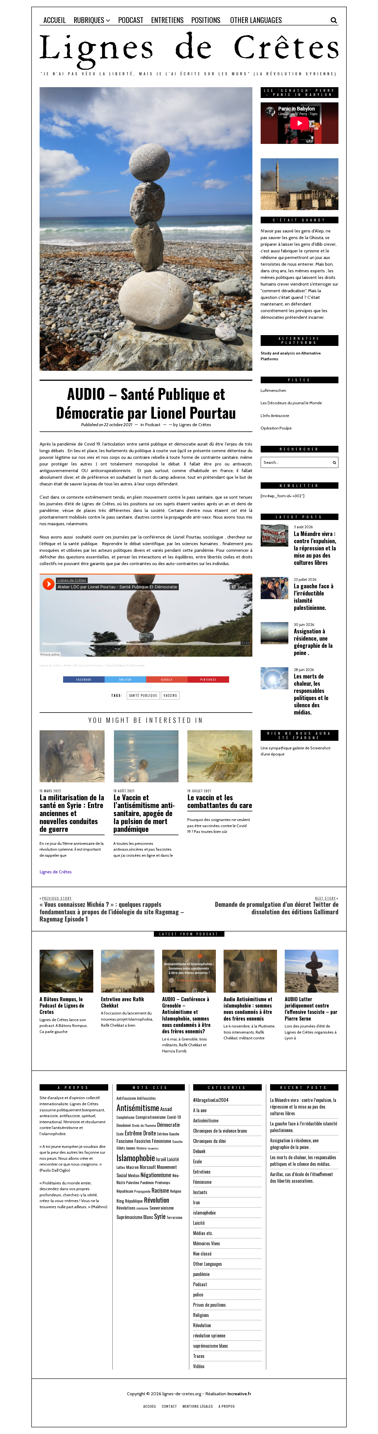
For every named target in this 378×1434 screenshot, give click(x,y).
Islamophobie (135, 1157)
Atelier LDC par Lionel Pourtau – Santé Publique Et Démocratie (104, 665)
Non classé (202, 1253)
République (134, 1201)
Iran (196, 1202)
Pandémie (147, 1182)
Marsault (148, 1166)
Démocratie (168, 1124)
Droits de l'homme (144, 1125)
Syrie (159, 1216)
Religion (175, 1191)
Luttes (120, 1167)
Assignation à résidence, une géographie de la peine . (294, 1143)
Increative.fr (239, 1393)
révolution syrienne (209, 1335)
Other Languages (207, 1263)
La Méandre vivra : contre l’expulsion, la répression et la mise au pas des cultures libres (303, 1107)
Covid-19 (174, 1117)
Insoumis (153, 1148)
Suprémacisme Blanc (134, 1216)
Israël (161, 1159)
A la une (199, 1110)
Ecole (120, 1134)
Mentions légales (198, 1406)
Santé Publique (143, 695)
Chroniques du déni (209, 1141)
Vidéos (198, 1366)
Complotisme (125, 1117)
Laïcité (173, 1159)
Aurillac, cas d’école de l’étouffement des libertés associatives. (301, 1177)
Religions (201, 1315)
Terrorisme (174, 1217)
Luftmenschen (273, 390)
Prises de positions (209, 1304)
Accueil (149, 1406)
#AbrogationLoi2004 (211, 1100)
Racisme (160, 1190)
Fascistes (142, 1140)
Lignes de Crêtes (195, 424)
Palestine (132, 1182)
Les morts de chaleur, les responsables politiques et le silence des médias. (303, 1160)
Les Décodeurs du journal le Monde (291, 402)
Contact (169, 1406)
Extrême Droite (140, 1133)
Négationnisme (156, 1175)
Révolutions (125, 1208)
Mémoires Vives (206, 1243)
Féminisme (161, 1140)
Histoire (141, 1148)
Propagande (142, 1191)
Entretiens (202, 1171)
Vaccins (170, 695)
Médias (133, 1175)
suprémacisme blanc (210, 1345)
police (198, 1294)
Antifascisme (126, 1098)
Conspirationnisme (151, 1117)
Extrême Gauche (168, 1134)
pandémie (201, 1274)
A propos (227, 1406)
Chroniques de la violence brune (220, 1130)
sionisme (142, 1208)
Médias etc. (203, 1233)
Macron (132, 1167)
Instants (200, 1192)
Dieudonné (123, 1125)
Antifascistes (146, 1098)
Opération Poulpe (276, 428)
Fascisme (124, 1140)
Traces (198, 1356)
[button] (332, 462)
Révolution (156, 1200)
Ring (120, 1200)
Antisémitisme (137, 1107)
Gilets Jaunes (125, 1148)
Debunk (199, 1151)
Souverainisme (161, 1207)
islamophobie (204, 1212)
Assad (166, 1108)
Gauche (177, 1141)
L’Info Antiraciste (275, 415)
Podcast (152, 424)
